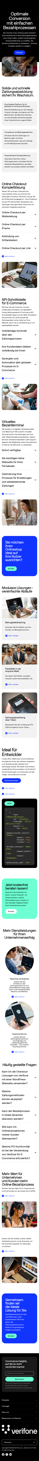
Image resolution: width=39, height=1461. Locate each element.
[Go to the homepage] (19, 1429)
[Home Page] (9, 4)
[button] (35, 4)
